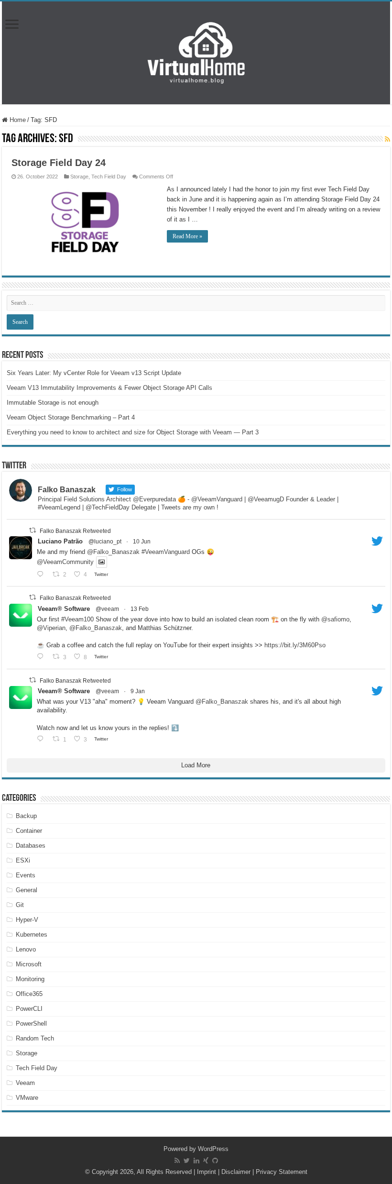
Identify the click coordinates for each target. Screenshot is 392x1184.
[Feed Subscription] (387, 139)
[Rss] (177, 1160)
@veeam (107, 609)
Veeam (25, 1082)
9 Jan (138, 691)
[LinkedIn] (196, 1160)
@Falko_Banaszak (113, 551)
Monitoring (30, 979)
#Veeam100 (77, 619)
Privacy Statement (281, 1171)
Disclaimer (235, 1171)
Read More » (187, 236)
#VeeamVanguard (166, 551)
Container (29, 830)
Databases (30, 845)
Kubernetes (31, 934)
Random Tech (35, 1038)
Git (20, 904)
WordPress (213, 1148)
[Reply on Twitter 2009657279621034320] (42, 739)
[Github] (215, 1160)
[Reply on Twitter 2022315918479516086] (42, 657)
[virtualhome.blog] (196, 52)
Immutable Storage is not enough (52, 402)
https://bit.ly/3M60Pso (295, 645)
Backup (26, 815)
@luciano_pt (104, 541)
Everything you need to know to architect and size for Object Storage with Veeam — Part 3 (133, 432)
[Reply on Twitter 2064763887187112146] (42, 574)
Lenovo (26, 949)
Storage (79, 176)
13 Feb (140, 609)
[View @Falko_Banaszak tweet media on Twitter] (101, 561)
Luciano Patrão (60, 541)
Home (17, 119)
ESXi (23, 860)
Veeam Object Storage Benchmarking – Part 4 (71, 417)
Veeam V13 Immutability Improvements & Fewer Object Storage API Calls (109, 387)
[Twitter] (187, 1160)
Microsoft (29, 964)
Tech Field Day (108, 176)
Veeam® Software (64, 608)
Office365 (29, 993)
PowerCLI (29, 1008)
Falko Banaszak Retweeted (75, 530)
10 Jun (142, 541)
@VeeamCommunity (65, 562)
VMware (27, 1097)
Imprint (206, 1171)
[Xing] (205, 1160)
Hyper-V (27, 919)
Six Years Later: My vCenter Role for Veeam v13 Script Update (94, 372)
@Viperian (51, 627)
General (26, 890)
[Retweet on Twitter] (32, 530)
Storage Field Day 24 (58, 162)
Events (25, 875)
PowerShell (31, 1023)
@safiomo (335, 619)
